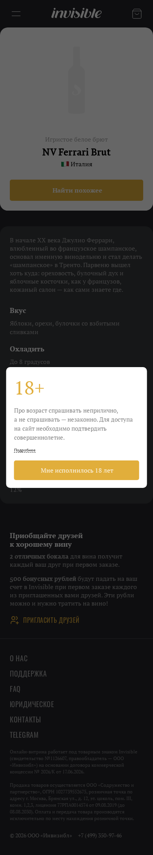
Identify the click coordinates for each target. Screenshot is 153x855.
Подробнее (25, 450)
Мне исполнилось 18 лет (76, 470)
